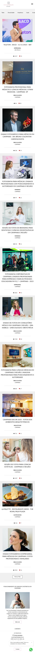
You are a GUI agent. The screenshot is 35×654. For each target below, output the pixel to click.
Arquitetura (20, 12)
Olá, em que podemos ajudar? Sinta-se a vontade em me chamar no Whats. (19, 643)
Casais (27, 12)
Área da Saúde (11, 12)
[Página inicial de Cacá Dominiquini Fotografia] (8, 4)
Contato (17, 649)
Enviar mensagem (18, 635)
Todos (3, 12)
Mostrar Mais (17, 576)
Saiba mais (17, 622)
